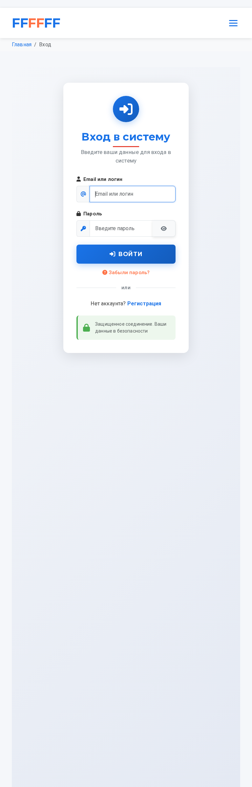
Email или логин (102, 179)
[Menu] (233, 23)
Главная (22, 44)
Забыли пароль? (129, 272)
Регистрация (144, 303)
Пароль (92, 214)
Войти (130, 254)
